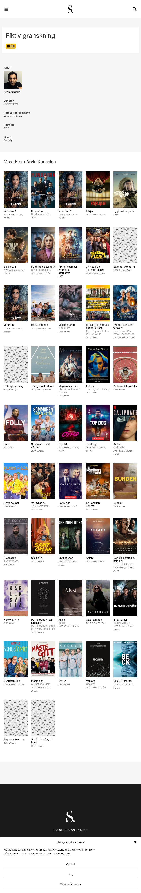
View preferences (70, 884)
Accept (70, 864)
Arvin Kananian (12, 91)
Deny (70, 874)
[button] (135, 842)
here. (68, 853)
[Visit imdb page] (11, 47)
